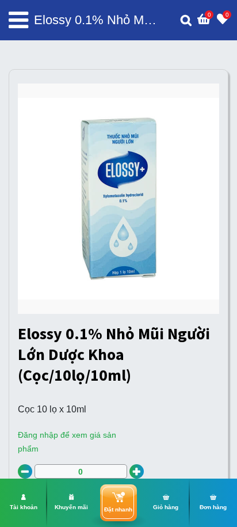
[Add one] (136, 471)
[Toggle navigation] (18, 20)
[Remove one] (25, 471)
